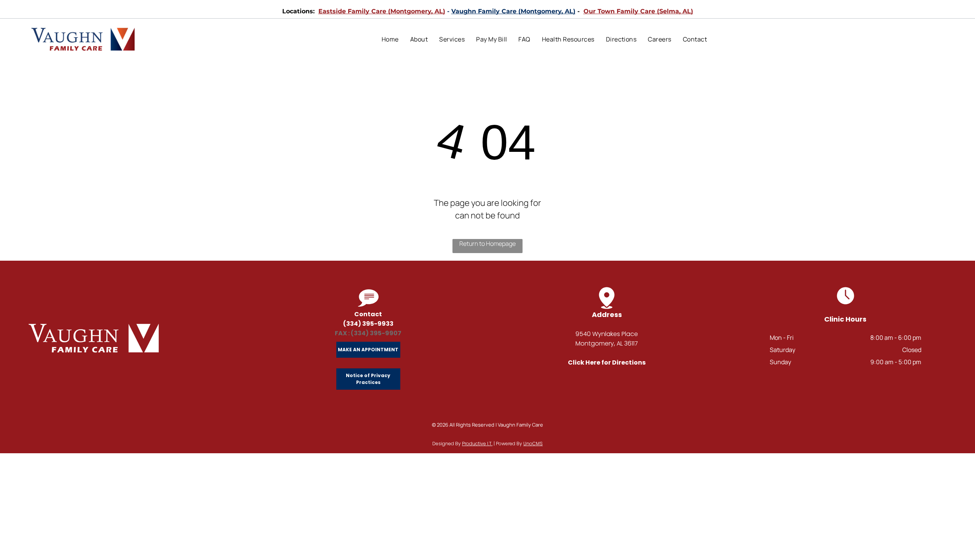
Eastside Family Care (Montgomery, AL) (381, 11)
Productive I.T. (477, 443)
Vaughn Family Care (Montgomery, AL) (513, 11)
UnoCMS (533, 443)
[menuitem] (390, 39)
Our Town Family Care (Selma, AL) (638, 11)
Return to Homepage (487, 243)
